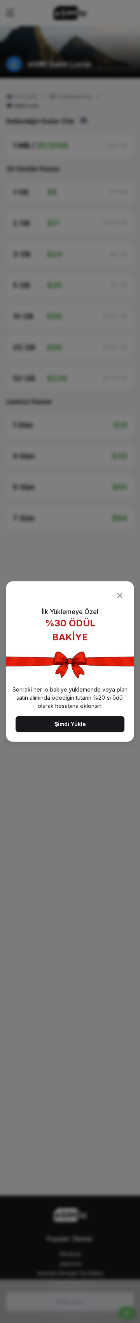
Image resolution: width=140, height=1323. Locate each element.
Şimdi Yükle (70, 724)
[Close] (119, 595)
